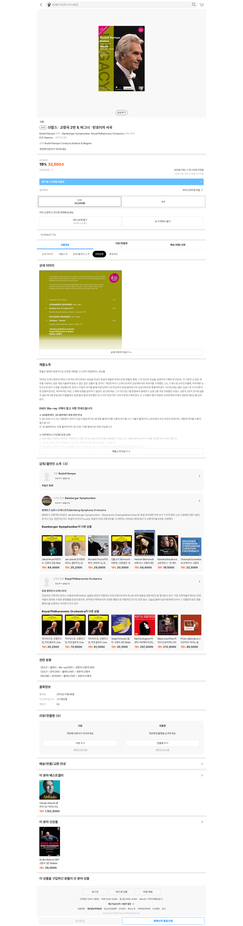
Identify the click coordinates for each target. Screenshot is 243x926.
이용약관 (81, 908)
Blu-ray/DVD (66, 667)
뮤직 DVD (55, 671)
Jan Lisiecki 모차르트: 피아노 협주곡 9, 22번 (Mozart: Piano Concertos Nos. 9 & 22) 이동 (75, 552)
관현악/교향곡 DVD (85, 667)
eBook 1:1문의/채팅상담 (150, 899)
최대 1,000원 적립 (191, 190)
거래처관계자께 (143, 908)
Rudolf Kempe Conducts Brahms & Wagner (68, 143)
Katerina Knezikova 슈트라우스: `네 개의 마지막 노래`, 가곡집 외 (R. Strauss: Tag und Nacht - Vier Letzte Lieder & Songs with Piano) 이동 (168, 552)
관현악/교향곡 (83, 671)
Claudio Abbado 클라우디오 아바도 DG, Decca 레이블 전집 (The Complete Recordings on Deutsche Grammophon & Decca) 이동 (49, 796)
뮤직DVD (56, 676)
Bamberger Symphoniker (76, 133)
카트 (202, 5)
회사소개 (131, 908)
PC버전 (122, 908)
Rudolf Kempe (47, 133)
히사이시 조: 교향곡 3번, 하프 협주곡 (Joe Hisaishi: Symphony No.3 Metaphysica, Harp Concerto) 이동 (52, 631)
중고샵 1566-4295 (128, 899)
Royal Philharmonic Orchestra (107, 133)
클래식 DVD (68, 671)
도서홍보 (156, 908)
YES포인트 (44, 169)
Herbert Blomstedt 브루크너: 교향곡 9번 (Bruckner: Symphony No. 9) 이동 (144, 549)
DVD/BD (44, 676)
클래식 (53, 667)
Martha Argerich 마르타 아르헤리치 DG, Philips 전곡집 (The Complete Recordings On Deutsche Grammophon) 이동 (144, 631)
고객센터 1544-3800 (89, 899)
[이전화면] (41, 4)
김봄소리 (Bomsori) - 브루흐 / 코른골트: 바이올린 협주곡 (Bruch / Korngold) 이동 (121, 552)
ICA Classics (46, 137)
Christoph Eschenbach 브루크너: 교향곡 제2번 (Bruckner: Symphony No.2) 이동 (191, 553)
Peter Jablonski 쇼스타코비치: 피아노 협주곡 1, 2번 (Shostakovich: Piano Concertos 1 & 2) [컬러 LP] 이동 (191, 631)
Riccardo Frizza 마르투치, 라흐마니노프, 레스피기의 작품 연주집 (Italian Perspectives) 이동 (98, 552)
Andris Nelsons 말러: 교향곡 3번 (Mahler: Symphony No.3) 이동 (49, 848)
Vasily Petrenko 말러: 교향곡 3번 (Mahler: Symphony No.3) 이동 (121, 631)
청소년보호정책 (110, 908)
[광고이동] (194, 4)
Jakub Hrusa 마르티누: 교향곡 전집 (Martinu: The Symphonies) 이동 (52, 552)
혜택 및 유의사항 (80, 749)
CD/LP (44, 667)
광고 (164, 908)
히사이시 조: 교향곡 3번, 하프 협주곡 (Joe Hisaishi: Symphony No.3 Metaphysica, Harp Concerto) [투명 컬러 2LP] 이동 (75, 631)
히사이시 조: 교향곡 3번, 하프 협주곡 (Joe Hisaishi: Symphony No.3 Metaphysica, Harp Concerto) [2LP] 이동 (98, 631)
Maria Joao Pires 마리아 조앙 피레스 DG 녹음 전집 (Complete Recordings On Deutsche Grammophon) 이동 (168, 631)
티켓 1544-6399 (109, 899)
